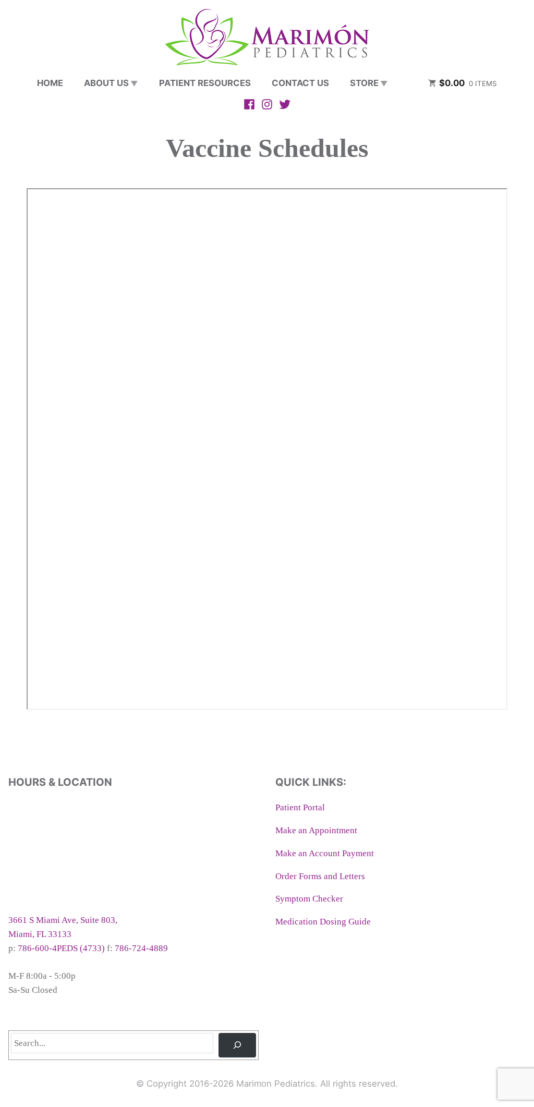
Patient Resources (205, 83)
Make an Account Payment (324, 853)
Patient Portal (300, 807)
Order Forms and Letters (320, 876)
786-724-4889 (141, 948)
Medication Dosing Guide (323, 922)
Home (50, 83)
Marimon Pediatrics (275, 1083)
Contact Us (300, 83)
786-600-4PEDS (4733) (61, 948)
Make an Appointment (316, 830)
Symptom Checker (309, 899)
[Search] (237, 1045)
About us (106, 83)
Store (364, 83)
